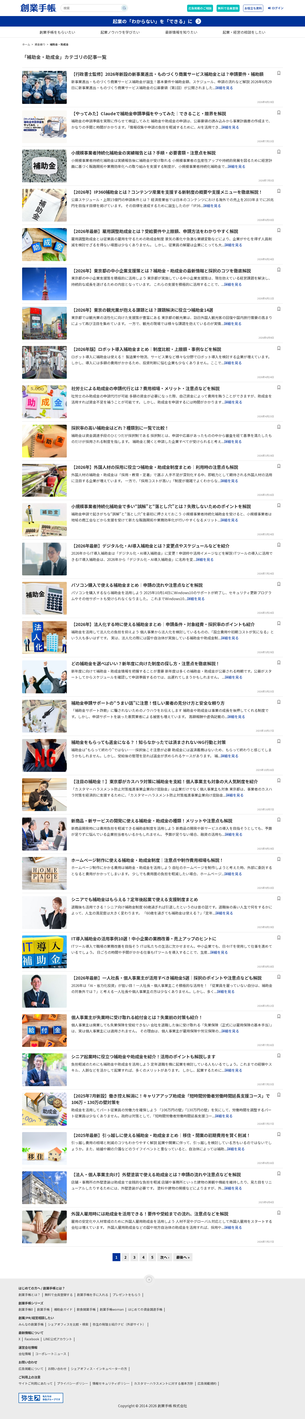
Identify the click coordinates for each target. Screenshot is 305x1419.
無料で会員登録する (59, 1294)
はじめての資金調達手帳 (145, 1309)
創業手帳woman (112, 1309)
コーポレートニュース (50, 1353)
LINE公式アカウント (57, 1339)
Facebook (32, 1339)
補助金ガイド (63, 1309)
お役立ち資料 (253, 8)
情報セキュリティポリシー (111, 1383)
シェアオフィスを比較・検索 (68, 1324)
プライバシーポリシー (72, 1383)
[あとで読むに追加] (279, 73)
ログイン (278, 8)
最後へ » (183, 1257)
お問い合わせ (57, 1368)
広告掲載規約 (207, 1383)
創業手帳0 (26, 1309)
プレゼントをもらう (127, 1294)
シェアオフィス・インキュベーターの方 (99, 1368)
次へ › (164, 1257)
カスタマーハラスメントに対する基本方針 (163, 1383)
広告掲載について (31, 1368)
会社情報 (25, 1353)
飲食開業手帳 (86, 1309)
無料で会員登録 (228, 8)
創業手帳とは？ (29, 1294)
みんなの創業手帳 (31, 1324)
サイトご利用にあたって (36, 1383)
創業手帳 (43, 1309)
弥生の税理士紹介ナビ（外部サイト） (119, 1324)
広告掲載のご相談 (200, 8)
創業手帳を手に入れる (92, 1294)
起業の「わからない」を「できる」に (152, 21)
